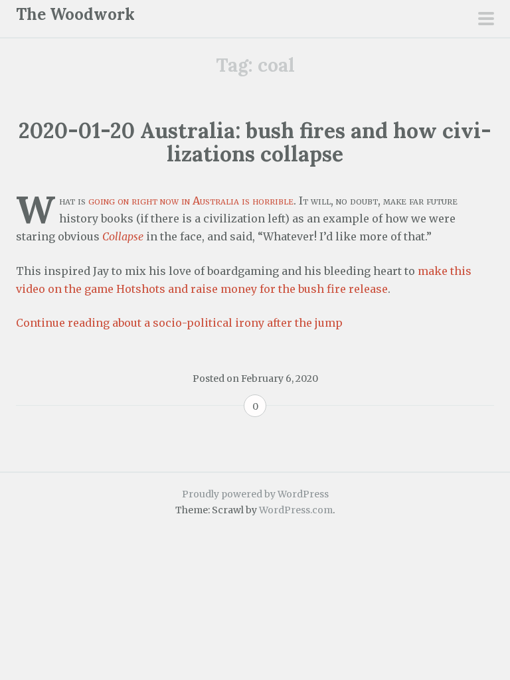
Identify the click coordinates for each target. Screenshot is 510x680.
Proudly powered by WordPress (255, 494)
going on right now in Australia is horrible (191, 200)
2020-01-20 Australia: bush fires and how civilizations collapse (255, 142)
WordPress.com (296, 510)
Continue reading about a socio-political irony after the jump (179, 322)
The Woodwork (75, 14)
